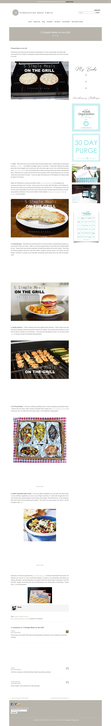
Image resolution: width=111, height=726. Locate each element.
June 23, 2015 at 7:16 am (16, 683)
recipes (26, 616)
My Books (57, 21)
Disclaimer (67, 720)
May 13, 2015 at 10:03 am (16, 669)
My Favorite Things (77, 21)
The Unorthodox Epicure (59, 408)
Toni (19, 607)
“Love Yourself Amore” (46, 183)
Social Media (66, 21)
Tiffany (13, 631)
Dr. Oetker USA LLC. (39, 575)
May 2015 (22, 618)
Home (30, 21)
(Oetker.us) (51, 192)
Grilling (16, 618)
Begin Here (37, 21)
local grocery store (19, 170)
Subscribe (97, 10)
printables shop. (70, 1)
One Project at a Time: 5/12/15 (60, 698)
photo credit (39, 486)
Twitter (63, 192)
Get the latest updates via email (20, 708)
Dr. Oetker (19, 166)
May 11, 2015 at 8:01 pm (15, 632)
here (21, 502)
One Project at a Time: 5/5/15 (19, 698)
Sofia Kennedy (15, 681)
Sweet (13, 668)
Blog (43, 21)
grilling (21, 616)
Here (12, 334)
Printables (50, 21)
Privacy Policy (75, 720)
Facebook (57, 192)
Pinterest (13, 194)
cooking (16, 616)
